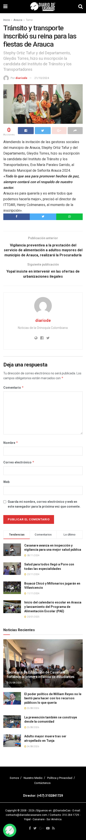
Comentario (13, 387)
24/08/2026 (32, 746)
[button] (9, 830)
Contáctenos (42, 783)
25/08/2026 (15, 682)
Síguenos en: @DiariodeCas (53, 810)
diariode (21, 78)
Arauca (17, 20)
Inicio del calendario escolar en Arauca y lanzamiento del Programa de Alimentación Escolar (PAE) (52, 607)
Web (6, 482)
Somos (14, 778)
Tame (29, 20)
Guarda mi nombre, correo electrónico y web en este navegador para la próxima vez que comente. (44, 504)
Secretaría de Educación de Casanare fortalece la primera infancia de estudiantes (41, 674)
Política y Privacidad (59, 778)
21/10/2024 (41, 78)
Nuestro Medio (33, 778)
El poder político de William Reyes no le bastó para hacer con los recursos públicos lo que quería (52, 698)
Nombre (10, 443)
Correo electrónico (18, 462)
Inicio (6, 20)
